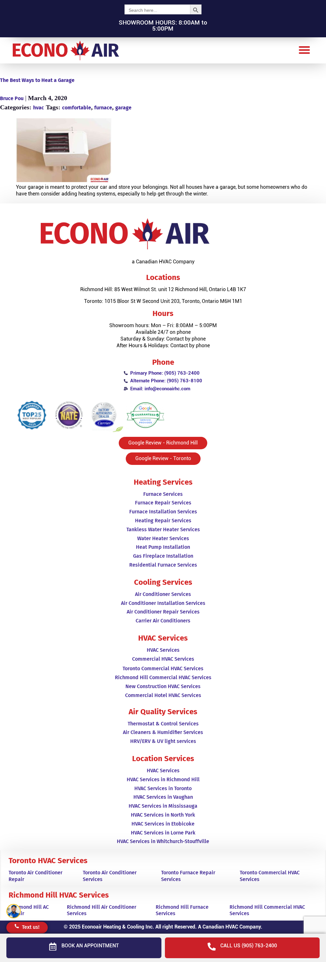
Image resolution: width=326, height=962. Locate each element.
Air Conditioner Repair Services (163, 612)
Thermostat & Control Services (163, 724)
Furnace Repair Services (163, 503)
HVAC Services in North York (163, 815)
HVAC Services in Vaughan (163, 797)
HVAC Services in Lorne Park (163, 833)
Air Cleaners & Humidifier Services (163, 732)
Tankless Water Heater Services (163, 529)
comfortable (76, 108)
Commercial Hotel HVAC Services (163, 695)
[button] (304, 49)
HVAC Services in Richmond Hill (163, 779)
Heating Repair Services (163, 521)
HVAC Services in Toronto (163, 788)
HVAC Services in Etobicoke (163, 824)
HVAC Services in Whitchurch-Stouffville (163, 841)
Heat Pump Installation (163, 547)
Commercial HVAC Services (163, 659)
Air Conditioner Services (163, 594)
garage (123, 108)
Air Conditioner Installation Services (163, 603)
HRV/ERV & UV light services (163, 741)
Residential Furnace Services (163, 565)
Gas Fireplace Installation (163, 556)
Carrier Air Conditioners (163, 621)
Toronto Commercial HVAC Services (163, 668)
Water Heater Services (163, 538)
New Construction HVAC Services (163, 686)
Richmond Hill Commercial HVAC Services (163, 677)
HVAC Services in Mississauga (163, 806)
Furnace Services (163, 494)
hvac (38, 108)
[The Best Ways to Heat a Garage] (163, 151)
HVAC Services (163, 650)
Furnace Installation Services (163, 512)
